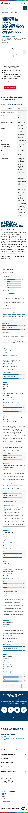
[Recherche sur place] (25, 8)
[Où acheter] (22, 3)
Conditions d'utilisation (7, 798)
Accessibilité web (5, 801)
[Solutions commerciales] (25, 771)
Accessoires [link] (4, 758)
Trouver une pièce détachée (14, 717)
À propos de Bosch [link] (7, 762)
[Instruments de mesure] (25, 754)
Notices (3, 796)
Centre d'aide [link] (5, 767)
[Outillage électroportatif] (25, 750)
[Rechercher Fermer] (21, 8)
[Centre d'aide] (25, 767)
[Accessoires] (25, 759)
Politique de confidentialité (8, 791)
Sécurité (3, 803)
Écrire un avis (5, 42)
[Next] (17, 61)
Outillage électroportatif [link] (8, 750)
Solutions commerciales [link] (8, 771)
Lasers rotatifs (5, 12)
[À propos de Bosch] (25, 763)
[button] (10, 87)
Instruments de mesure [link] (8, 754)
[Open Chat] (23, 808)
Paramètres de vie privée (11, 793)
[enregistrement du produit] (25, 3)
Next (24, 52)
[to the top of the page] (25, 804)
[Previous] (11, 61)
